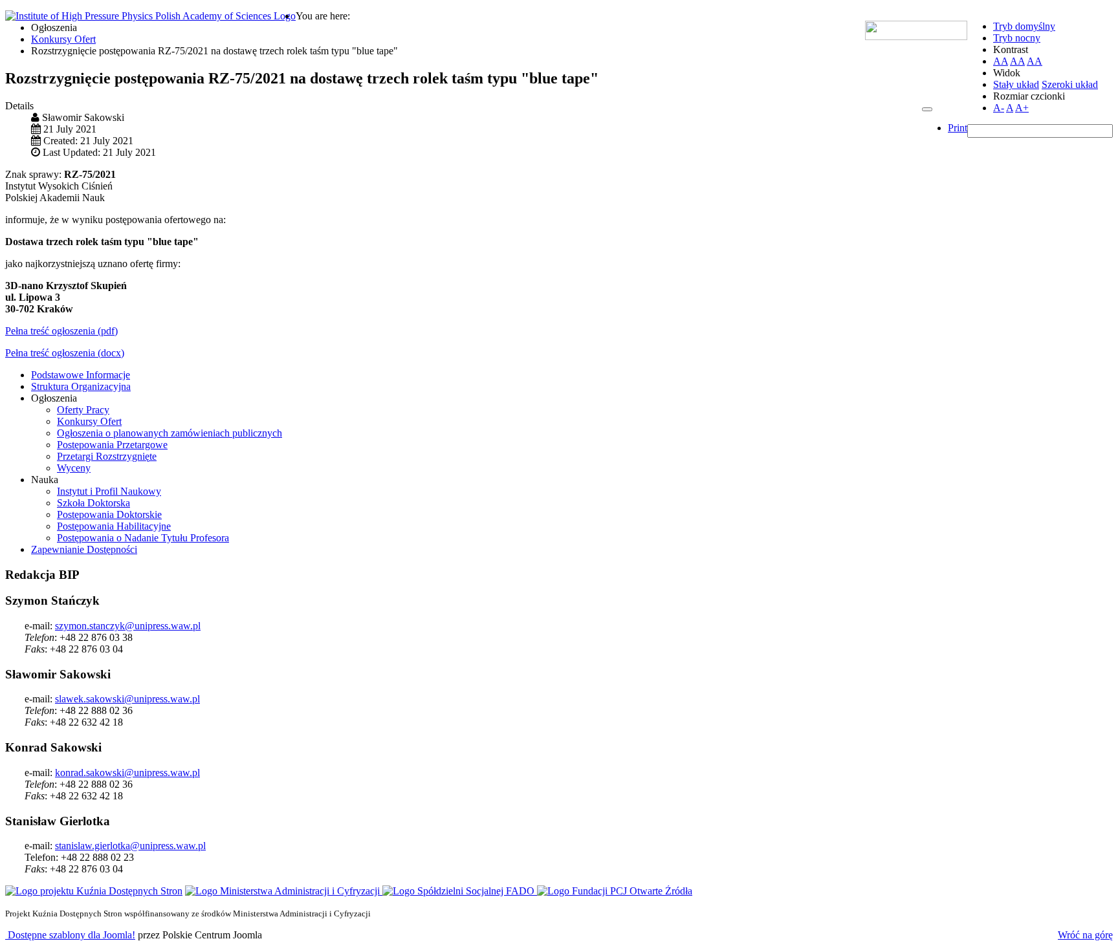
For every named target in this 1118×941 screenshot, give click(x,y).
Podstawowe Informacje (80, 374)
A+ (1022, 107)
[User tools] (927, 109)
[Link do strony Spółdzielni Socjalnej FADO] (459, 890)
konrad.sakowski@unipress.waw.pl (127, 772)
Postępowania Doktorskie (109, 514)
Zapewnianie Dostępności (84, 549)
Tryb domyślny (1024, 26)
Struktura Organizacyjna (81, 386)
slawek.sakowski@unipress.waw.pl (127, 698)
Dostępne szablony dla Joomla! (70, 934)
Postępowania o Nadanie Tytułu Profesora (143, 537)
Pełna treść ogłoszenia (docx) (64, 352)
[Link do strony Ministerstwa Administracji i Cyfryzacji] (283, 890)
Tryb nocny (1016, 37)
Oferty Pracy (83, 409)
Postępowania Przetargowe (112, 444)
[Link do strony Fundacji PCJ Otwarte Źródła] (614, 890)
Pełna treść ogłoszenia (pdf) (61, 330)
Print (957, 127)
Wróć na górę (1085, 934)
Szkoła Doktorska (93, 502)
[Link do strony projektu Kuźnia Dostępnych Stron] (93, 890)
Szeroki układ (1070, 84)
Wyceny (74, 467)
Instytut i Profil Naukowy (109, 491)
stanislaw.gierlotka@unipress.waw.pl (130, 845)
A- (998, 107)
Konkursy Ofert (89, 421)
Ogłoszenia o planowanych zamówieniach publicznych (169, 432)
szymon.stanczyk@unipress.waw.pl (128, 625)
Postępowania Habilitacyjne (114, 526)
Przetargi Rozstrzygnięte (107, 456)
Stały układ (1016, 84)
